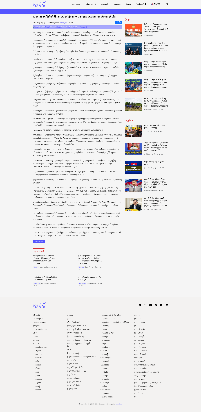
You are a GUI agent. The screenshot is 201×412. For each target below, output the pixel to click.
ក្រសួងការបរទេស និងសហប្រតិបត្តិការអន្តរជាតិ (81, 357)
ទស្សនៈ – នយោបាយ (39, 322)
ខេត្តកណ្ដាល (37, 383)
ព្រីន (119, 22)
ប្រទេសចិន (103, 351)
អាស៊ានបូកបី (138, 358)
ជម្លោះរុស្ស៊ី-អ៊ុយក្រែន (106, 397)
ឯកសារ (128, 4)
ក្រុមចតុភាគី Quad (140, 390)
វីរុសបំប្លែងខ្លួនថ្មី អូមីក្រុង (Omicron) (78, 329)
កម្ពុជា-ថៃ (137, 315)
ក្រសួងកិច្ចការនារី (72, 389)
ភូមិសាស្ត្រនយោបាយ (107, 333)
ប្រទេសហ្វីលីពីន (139, 340)
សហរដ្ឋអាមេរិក (105, 361)
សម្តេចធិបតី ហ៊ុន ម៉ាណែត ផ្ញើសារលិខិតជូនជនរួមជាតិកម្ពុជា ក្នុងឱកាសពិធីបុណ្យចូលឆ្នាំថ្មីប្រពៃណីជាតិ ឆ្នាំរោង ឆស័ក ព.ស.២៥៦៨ (155, 183)
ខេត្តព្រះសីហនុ (37, 354)
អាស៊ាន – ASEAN (140, 351)
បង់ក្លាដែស (103, 386)
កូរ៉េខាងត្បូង (104, 375)
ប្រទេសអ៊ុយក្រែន (105, 358)
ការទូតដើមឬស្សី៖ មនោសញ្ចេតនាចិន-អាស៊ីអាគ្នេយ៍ (90, 278)
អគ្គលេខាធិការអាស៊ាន (141, 354)
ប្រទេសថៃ (137, 319)
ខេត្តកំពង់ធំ (36, 375)
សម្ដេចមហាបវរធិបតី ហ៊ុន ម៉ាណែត (111, 315)
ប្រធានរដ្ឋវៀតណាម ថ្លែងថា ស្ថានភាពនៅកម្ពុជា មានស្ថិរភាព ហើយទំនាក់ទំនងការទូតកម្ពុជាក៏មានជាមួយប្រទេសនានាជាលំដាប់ (90, 260)
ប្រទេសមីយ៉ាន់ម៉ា (139, 329)
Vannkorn (119, 404)
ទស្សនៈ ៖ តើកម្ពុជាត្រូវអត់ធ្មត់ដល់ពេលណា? (154, 163)
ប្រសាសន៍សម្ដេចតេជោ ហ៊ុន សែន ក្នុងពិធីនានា (114, 322)
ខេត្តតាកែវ (36, 361)
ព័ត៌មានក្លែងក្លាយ (105, 347)
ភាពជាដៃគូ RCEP (140, 393)
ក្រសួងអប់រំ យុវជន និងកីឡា (75, 367)
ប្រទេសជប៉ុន (104, 368)
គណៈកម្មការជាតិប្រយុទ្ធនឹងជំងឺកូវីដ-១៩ (79, 340)
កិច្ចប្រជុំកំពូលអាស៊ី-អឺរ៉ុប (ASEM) (144, 365)
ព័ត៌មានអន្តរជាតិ (91, 4)
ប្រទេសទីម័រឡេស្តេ (140, 347)
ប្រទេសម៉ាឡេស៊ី (139, 336)
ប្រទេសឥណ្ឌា (104, 393)
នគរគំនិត (36, 340)
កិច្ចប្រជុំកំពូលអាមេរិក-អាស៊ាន (143, 386)
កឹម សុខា (103, 343)
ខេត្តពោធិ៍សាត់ (37, 358)
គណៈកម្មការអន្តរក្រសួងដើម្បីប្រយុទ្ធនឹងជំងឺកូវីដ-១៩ (79, 344)
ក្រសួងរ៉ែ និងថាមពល (73, 378)
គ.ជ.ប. (69, 350)
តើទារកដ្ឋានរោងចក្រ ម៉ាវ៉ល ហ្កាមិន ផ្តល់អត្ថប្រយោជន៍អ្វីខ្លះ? (154, 126)
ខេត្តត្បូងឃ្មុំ (36, 386)
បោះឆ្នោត (70, 315)
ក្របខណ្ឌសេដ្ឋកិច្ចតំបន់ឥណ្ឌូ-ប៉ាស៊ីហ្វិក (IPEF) (148, 383)
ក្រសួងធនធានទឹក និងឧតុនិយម (76, 371)
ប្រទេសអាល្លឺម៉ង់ (105, 383)
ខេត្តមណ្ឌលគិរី (37, 379)
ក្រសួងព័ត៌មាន (71, 374)
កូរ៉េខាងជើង (104, 372)
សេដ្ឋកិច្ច (137, 397)
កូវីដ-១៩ (69, 319)
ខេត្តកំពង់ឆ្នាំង (37, 365)
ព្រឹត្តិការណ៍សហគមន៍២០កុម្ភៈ (76, 336)
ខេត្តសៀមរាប (37, 351)
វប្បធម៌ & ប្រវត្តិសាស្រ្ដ (40, 329)
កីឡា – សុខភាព (38, 343)
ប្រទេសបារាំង (104, 379)
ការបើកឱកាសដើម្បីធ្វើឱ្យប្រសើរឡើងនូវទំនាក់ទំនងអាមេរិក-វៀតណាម (45, 278)
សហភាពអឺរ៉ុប (104, 365)
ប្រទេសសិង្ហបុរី (138, 333)
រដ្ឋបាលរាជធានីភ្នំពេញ (40, 347)
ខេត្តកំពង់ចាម (37, 390)
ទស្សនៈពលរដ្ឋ (104, 326)
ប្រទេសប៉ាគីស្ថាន (105, 390)
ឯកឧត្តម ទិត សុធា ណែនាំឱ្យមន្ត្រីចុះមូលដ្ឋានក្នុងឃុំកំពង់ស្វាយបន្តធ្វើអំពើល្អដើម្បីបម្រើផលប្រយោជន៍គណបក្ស (155, 64)
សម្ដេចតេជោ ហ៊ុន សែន (107, 319)
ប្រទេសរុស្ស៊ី (104, 354)
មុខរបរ (35, 333)
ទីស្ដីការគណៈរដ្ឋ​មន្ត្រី (73, 353)
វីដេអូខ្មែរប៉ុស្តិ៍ (140, 4)
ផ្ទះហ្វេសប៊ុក (105, 4)
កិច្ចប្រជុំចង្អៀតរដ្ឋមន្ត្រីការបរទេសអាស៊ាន (146, 372)
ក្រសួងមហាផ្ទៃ (71, 360)
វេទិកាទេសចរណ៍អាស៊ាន (141, 368)
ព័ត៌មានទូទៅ (63, 23)
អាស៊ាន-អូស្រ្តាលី (139, 361)
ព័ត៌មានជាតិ (76, 4)
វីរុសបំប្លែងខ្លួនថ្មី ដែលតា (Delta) (77, 326)
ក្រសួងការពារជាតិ (72, 364)
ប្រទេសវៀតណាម (39, 241)
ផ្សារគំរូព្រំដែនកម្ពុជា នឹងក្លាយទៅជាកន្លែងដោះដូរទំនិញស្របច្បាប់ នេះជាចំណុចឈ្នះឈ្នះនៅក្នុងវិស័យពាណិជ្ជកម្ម (44, 260)
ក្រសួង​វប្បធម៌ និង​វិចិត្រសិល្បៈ (76, 385)
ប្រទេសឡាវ (138, 326)
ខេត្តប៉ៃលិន (36, 368)
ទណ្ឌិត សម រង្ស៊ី (105, 340)
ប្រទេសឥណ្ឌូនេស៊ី (139, 343)
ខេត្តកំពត (36, 372)
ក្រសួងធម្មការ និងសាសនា (75, 382)
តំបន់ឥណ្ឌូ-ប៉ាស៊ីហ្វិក (140, 379)
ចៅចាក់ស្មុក (104, 336)
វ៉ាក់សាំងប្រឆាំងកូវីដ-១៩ (74, 333)
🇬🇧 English (156, 4)
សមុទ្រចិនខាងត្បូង (140, 375)
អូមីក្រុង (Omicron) (73, 322)
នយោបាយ (117, 4)
